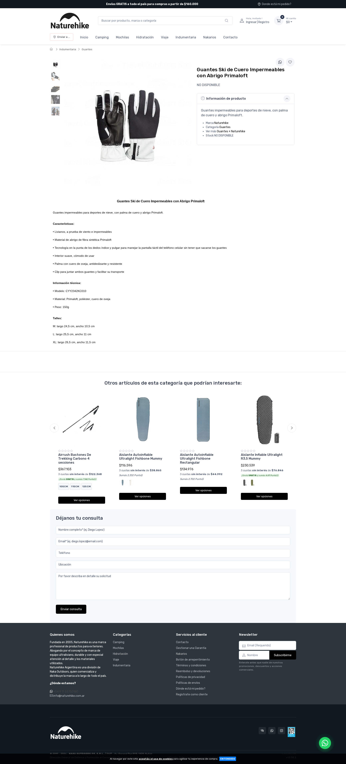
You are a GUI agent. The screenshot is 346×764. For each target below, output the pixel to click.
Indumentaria (186, 37)
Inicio (84, 37)
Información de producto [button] (226, 98)
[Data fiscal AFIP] (291, 732)
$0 (291, 20)
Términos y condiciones (191, 665)
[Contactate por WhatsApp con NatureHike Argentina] (272, 730)
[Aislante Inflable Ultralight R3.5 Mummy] (264, 419)
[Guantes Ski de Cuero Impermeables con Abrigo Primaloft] (55, 64)
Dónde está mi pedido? (190, 688)
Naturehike (221, 123)
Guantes (87, 49)
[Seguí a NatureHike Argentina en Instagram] (281, 730)
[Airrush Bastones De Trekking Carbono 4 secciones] (81, 419)
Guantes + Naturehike (231, 131)
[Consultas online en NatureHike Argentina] (262, 730)
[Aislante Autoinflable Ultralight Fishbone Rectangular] (203, 419)
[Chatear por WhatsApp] (325, 743)
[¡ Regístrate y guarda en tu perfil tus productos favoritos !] (290, 62)
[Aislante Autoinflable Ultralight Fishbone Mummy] (142, 419)
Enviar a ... (63, 36)
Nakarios (209, 37)
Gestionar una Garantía (191, 648)
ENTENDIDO (228, 758)
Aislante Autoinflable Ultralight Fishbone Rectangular (196, 458)
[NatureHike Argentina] (70, 21)
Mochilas (122, 37)
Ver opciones (82, 500)
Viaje (164, 37)
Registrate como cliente (192, 694)
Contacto (230, 37)
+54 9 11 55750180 (65, 691)
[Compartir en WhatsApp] (280, 62)
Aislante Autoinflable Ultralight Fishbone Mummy (140, 456)
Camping (102, 37)
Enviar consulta (71, 609)
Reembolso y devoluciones (193, 671)
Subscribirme (283, 655)
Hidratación (145, 37)
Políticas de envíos (188, 683)
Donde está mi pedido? (276, 4)
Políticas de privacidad (190, 677)
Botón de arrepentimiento (193, 659)
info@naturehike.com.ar (68, 696)
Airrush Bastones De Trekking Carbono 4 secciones (74, 458)
